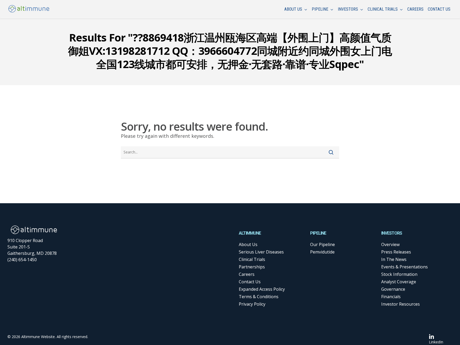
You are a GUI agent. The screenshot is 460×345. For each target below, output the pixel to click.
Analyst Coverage (398, 282)
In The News (393, 259)
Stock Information (399, 274)
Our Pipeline (322, 244)
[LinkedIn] (436, 336)
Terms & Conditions (258, 297)
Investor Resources (400, 304)
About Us (248, 244)
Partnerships (252, 267)
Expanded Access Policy (262, 289)
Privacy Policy (252, 304)
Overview (390, 244)
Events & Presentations (404, 267)
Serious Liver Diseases (261, 252)
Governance (393, 289)
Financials (391, 297)
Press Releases (396, 252)
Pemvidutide (322, 252)
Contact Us (250, 282)
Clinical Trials (252, 259)
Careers (246, 274)
